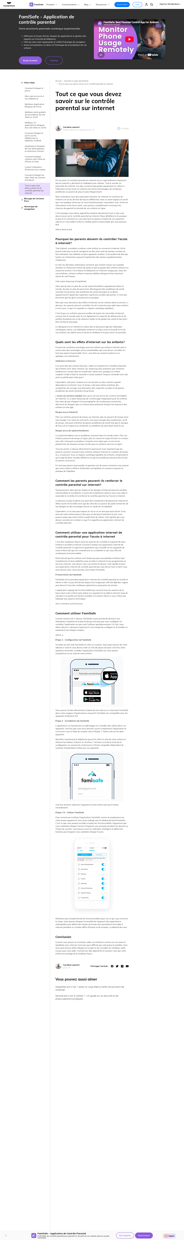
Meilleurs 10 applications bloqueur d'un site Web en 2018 (35, 125)
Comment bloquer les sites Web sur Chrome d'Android (35, 177)
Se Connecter (125, 1235)
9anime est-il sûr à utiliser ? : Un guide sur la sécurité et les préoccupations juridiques (86, 997)
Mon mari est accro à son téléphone (34, 97)
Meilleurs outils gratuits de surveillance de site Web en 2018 (35, 114)
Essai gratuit (30, 60)
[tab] (34, 82)
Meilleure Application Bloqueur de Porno (34, 105)
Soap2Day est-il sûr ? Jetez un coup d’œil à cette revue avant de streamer (89, 988)
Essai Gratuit (122, 4)
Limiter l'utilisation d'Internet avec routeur (35, 168)
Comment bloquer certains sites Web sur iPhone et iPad (35, 159)
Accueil (58, 81)
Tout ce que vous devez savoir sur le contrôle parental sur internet (34, 189)
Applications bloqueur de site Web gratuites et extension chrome (35, 148)
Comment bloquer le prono (34, 89)
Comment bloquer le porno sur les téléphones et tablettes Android (34, 137)
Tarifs (137, 4)
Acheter (54, 60)
